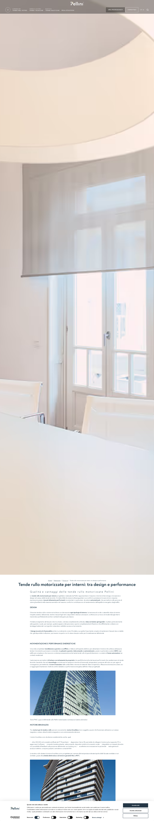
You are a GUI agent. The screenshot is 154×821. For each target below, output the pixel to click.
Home (50, 580)
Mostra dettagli (97, 817)
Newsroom (57, 580)
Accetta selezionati (135, 810)
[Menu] (7, 9)
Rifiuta (136, 816)
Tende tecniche (36, 9)
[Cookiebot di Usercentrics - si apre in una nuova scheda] (15, 817)
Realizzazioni (68, 10)
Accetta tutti (135, 805)
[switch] (53, 817)
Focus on (65, 580)
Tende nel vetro (19, 9)
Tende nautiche (52, 9)
